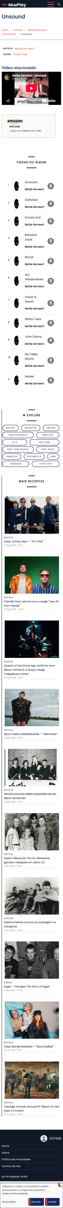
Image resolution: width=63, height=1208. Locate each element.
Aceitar (52, 1201)
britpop (10, 427)
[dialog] (31, 1195)
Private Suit (9, 34)
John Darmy (33, 337)
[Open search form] (59, 4)
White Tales (33, 319)
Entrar (55, 1138)
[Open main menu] (50, 4)
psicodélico (34, 456)
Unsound (31, 182)
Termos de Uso (11, 1166)
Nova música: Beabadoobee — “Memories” (30, 734)
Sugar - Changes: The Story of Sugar (27, 986)
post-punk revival (18, 449)
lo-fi (15, 442)
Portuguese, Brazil (15, 1176)
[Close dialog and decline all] (60, 1185)
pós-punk (44, 442)
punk (53, 456)
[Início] (14, 4)
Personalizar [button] (9, 1201)
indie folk (47, 435)
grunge (51, 427)
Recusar (36, 1201)
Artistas (18, 30)
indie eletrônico (18, 435)
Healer (29, 376)
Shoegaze (15, 463)
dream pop (31, 427)
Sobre (5, 1153)
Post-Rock (47, 449)
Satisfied (31, 200)
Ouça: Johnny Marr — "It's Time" (23, 541)
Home (5, 1146)
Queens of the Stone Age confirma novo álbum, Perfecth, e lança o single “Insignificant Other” (29, 670)
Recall (29, 257)
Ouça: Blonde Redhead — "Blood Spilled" (28, 1046)
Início (5, 30)
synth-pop (45, 463)
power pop (12, 456)
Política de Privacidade (16, 1159)
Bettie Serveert (37, 30)
